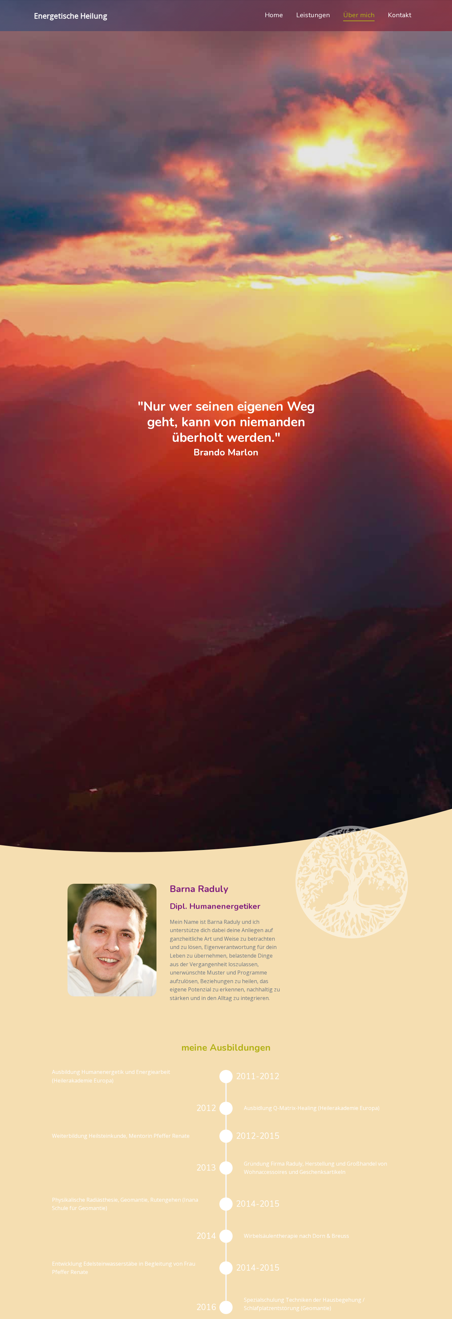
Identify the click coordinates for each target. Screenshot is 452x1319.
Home (274, 15)
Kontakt (399, 15)
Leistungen (313, 15)
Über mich (359, 15)
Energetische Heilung (70, 16)
